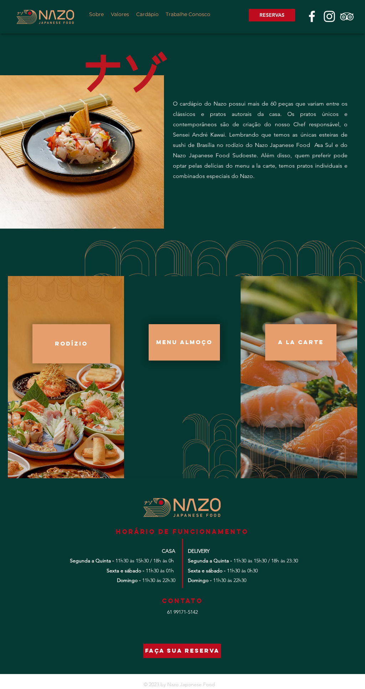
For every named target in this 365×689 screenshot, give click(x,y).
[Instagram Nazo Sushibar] (329, 16)
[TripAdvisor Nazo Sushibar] (346, 16)
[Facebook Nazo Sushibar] (311, 16)
